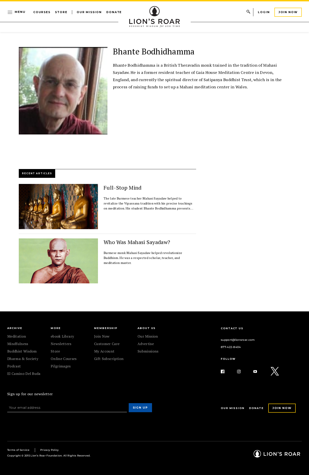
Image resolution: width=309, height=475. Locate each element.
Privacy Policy (49, 449)
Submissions (148, 351)
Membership (105, 328)
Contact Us (232, 328)
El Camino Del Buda (23, 373)
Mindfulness (17, 343)
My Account (104, 351)
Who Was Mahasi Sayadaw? (137, 242)
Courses (41, 12)
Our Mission (89, 12)
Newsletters (61, 343)
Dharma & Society (22, 358)
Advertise (146, 343)
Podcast (14, 366)
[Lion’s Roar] (277, 456)
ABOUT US (147, 328)
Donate (114, 12)
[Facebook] (226, 371)
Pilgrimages (61, 366)
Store (61, 12)
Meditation (16, 336)
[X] (275, 371)
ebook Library (62, 336)
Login (264, 12)
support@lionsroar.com (238, 339)
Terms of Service (18, 449)
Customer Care (106, 343)
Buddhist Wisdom (22, 351)
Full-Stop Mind (122, 187)
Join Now (288, 12)
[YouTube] (258, 371)
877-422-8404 (231, 347)
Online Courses (63, 358)
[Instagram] (242, 371)
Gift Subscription (109, 358)
